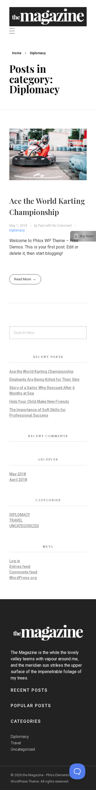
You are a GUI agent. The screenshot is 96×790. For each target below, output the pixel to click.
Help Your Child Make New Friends (39, 401)
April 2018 (18, 480)
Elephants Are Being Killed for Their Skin (44, 379)
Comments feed (23, 572)
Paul (41, 225)
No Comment (62, 225)
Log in (14, 561)
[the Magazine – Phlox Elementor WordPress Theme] (48, 15)
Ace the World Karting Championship (41, 371)
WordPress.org (23, 578)
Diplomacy (17, 230)
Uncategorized (24, 526)
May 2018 (17, 474)
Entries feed (19, 566)
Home (16, 53)
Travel (15, 520)
